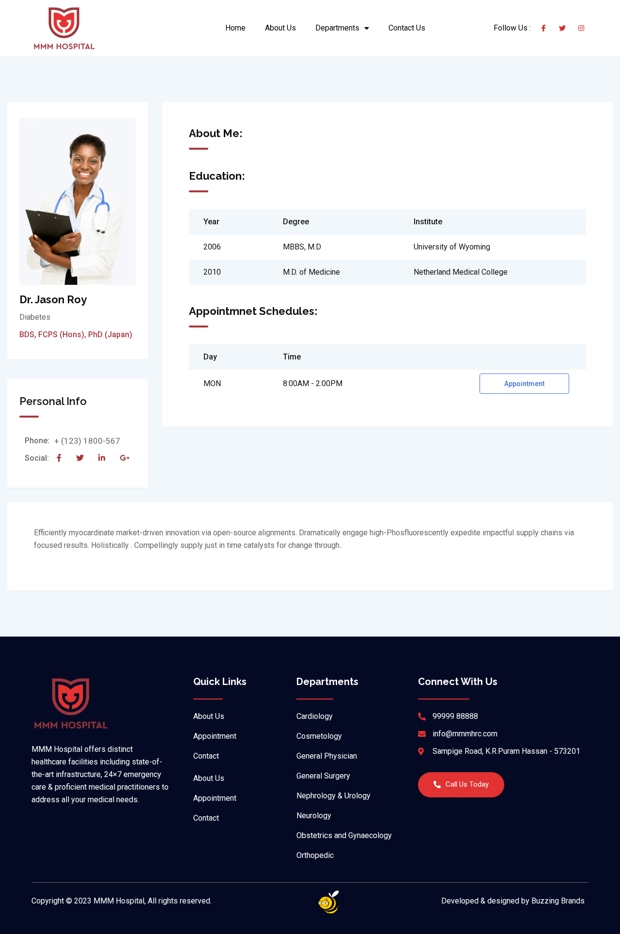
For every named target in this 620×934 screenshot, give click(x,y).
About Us (280, 27)
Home (235, 27)
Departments (337, 27)
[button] (461, 784)
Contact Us (406, 27)
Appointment (524, 384)
